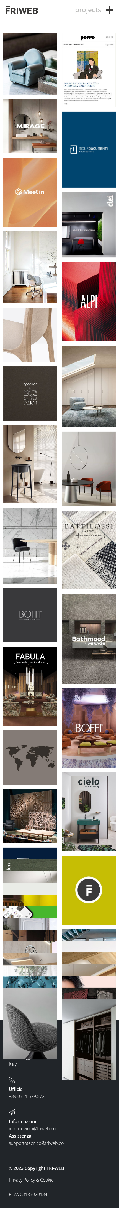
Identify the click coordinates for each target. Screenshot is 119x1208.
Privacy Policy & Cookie (31, 1180)
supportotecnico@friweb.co (36, 1143)
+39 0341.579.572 (27, 1096)
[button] (109, 10)
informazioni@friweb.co (32, 1129)
